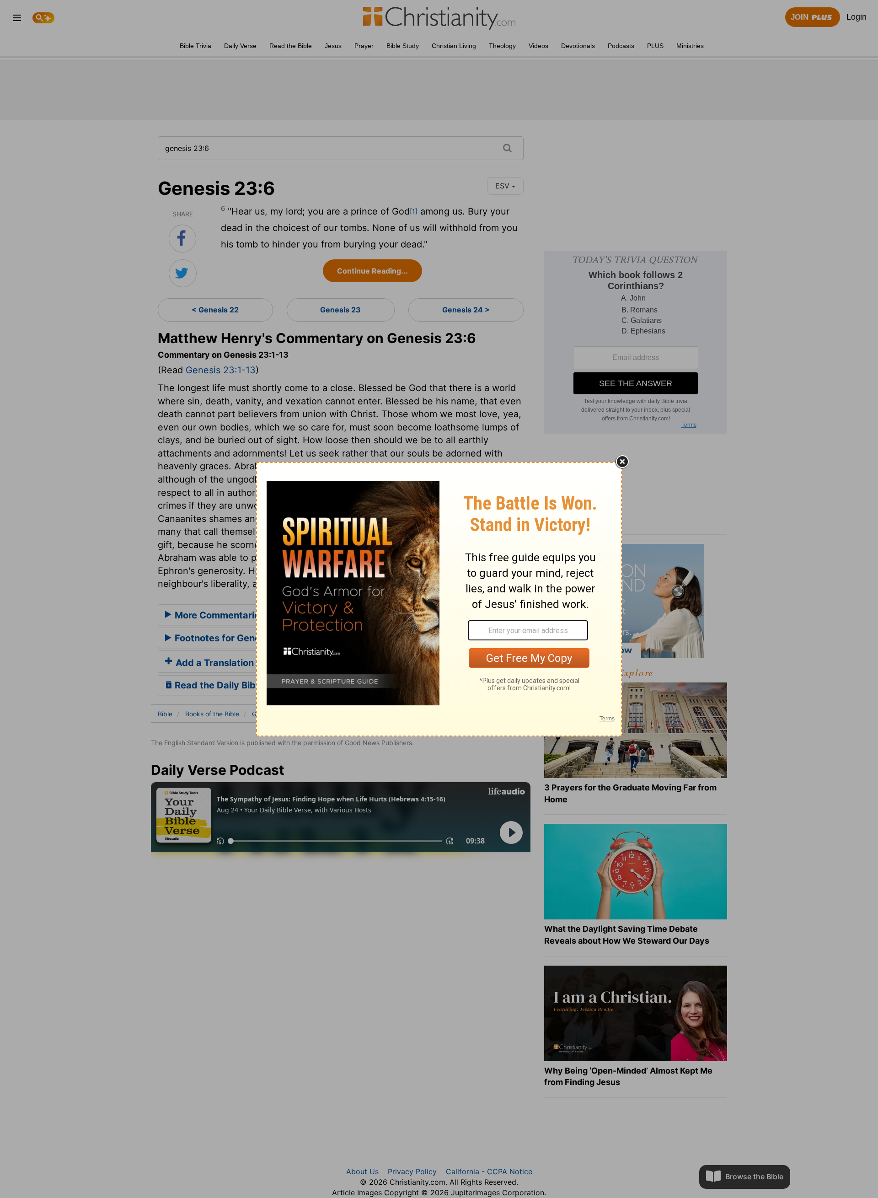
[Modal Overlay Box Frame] (439, 599)
